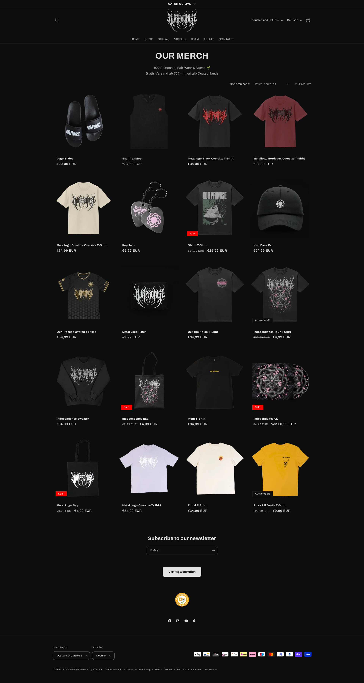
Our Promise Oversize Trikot (76, 332)
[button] (57, 20)
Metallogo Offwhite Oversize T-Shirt (82, 245)
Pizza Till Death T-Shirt (269, 505)
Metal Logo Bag (67, 505)
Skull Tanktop (132, 158)
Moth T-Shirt (197, 418)
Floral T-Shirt (197, 505)
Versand (168, 669)
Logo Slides (65, 158)
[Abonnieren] (213, 550)
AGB (157, 669)
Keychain (128, 245)
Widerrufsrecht (114, 669)
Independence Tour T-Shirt (272, 332)
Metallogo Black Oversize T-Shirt (211, 158)
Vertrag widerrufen (182, 572)
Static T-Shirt (197, 245)
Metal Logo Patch (134, 332)
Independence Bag (135, 418)
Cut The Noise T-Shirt (203, 332)
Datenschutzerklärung (138, 669)
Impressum (211, 669)
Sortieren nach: (240, 84)
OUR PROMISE (70, 669)
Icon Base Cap (263, 245)
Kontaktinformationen (189, 669)
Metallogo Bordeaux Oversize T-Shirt (279, 158)
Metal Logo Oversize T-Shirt (141, 505)
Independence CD (265, 418)
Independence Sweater (73, 418)
